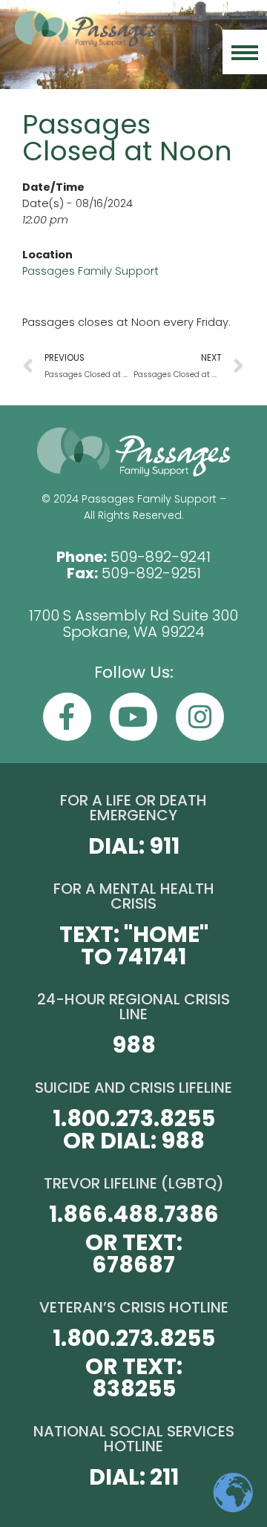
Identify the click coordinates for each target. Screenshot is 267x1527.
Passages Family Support (90, 271)
